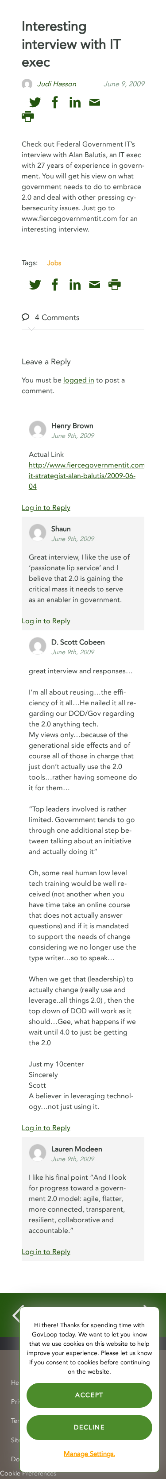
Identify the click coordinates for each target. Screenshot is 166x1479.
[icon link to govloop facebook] (55, 102)
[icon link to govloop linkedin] (75, 102)
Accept (89, 1395)
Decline (89, 1427)
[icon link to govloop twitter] (35, 102)
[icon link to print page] (28, 117)
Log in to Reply (46, 508)
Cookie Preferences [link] (28, 1473)
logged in (78, 380)
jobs (54, 263)
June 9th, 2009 (72, 436)
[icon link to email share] (94, 102)
